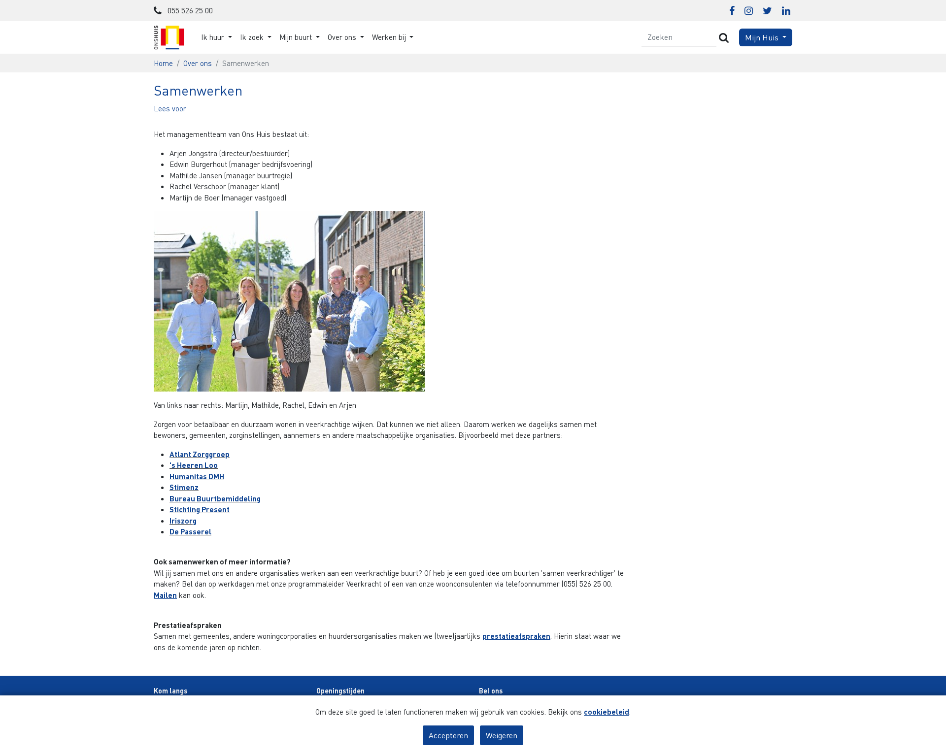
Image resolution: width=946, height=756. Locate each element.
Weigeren (501, 735)
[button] (170, 108)
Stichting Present (199, 509)
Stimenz (184, 487)
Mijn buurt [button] (296, 37)
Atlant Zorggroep (199, 454)
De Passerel (190, 531)
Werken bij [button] (390, 37)
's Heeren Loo (193, 465)
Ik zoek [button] (253, 37)
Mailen (165, 595)
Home (163, 63)
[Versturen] (723, 37)
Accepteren (448, 735)
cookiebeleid (606, 712)
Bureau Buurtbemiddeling (215, 498)
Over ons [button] (343, 37)
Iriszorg (183, 521)
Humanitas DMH (196, 476)
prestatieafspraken (516, 636)
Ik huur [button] (213, 37)
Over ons (197, 63)
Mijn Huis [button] (762, 37)
